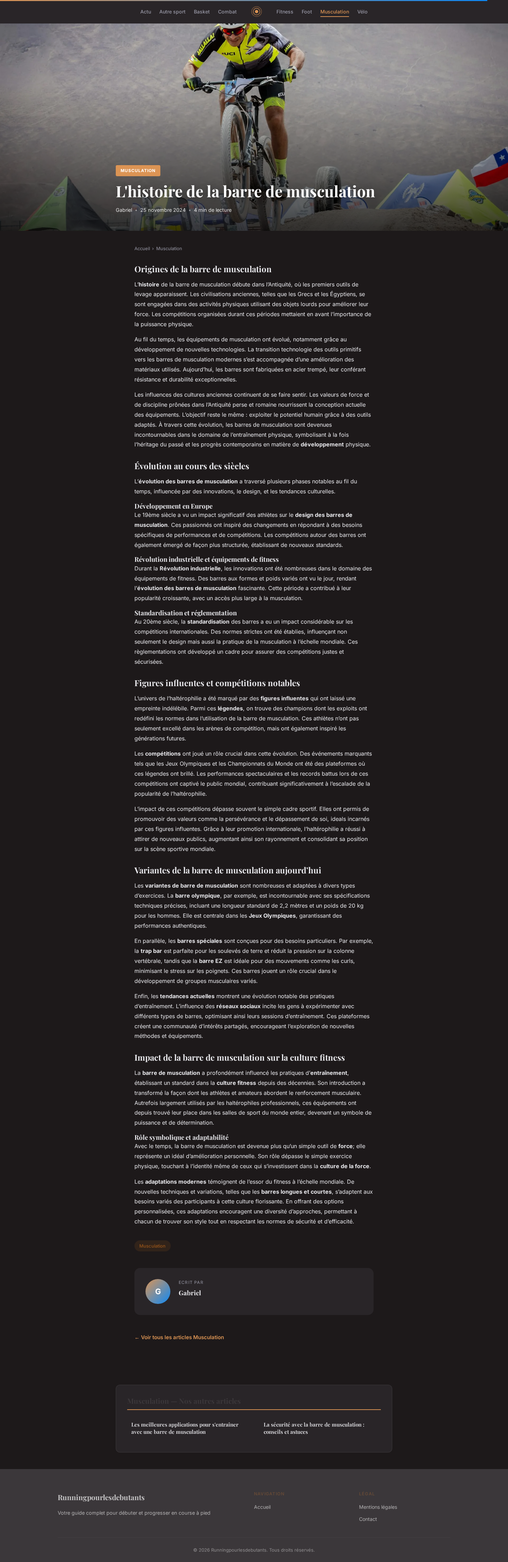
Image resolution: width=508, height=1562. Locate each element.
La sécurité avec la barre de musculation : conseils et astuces (314, 1428)
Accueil (142, 248)
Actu (145, 12)
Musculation (334, 12)
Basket (202, 12)
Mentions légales (378, 1507)
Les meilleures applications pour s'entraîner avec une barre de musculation (184, 1428)
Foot (307, 12)
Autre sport (172, 12)
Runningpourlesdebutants (101, 1497)
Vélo (362, 12)
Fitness (284, 12)
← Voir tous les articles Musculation (179, 1337)
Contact (368, 1519)
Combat (227, 12)
